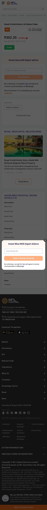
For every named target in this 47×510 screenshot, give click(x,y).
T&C (23, 264)
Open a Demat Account (23, 258)
